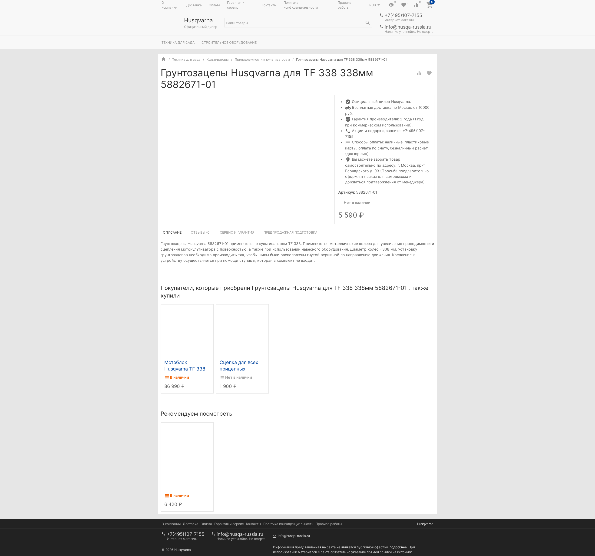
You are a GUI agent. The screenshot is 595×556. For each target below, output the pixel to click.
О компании (169, 4)
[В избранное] (429, 73)
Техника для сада (178, 42)
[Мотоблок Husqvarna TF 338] (187, 330)
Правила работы (344, 4)
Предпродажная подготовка (290, 232)
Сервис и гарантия (237, 232)
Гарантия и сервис (235, 4)
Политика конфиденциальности (301, 4)
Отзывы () (201, 232)
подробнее (398, 547)
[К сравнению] (419, 73)
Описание (172, 232)
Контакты (269, 5)
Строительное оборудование (229, 42)
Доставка (194, 5)
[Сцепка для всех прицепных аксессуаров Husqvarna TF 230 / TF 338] (242, 330)
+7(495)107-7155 (403, 15)
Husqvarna (425, 524)
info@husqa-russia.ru (408, 27)
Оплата (214, 5)
